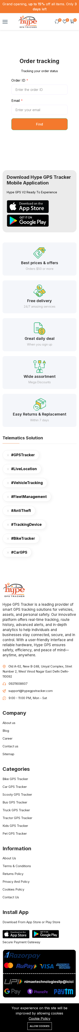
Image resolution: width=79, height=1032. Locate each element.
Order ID (18, 80)
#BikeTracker (23, 538)
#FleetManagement (29, 497)
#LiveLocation (24, 469)
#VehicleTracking (27, 483)
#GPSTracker (23, 455)
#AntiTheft (21, 511)
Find (39, 124)
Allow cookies (40, 1026)
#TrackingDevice (26, 524)
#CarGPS (19, 552)
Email (16, 100)
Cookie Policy (39, 1018)
